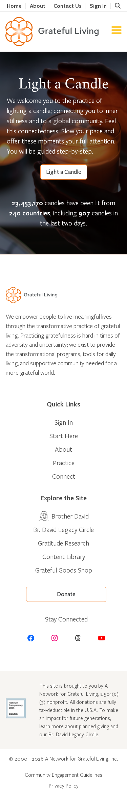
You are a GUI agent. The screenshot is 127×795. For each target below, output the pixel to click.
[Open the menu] (116, 31)
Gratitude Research (63, 543)
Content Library (63, 556)
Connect (63, 476)
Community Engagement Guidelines (63, 774)
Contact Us (68, 6)
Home (14, 6)
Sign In (98, 6)
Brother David (70, 516)
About (37, 6)
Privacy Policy (64, 785)
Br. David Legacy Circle (63, 529)
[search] (117, 6)
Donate (66, 594)
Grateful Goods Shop (63, 570)
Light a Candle (63, 172)
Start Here (63, 435)
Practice (64, 462)
